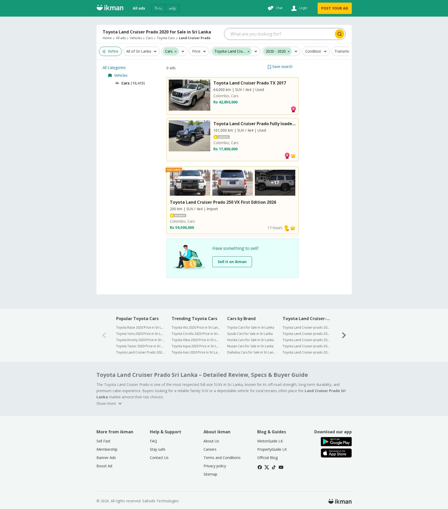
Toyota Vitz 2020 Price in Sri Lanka (196, 327)
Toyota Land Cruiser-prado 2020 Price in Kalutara (307, 352)
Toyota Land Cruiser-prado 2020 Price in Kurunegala (307, 340)
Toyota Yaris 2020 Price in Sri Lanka (140, 333)
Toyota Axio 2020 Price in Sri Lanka (196, 352)
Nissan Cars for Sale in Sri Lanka (250, 346)
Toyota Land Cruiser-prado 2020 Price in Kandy (307, 346)
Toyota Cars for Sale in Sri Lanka (250, 327)
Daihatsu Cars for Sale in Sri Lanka (251, 352)
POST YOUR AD (334, 8)
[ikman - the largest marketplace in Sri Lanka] (109, 8)
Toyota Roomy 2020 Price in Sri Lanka (140, 340)
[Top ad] (293, 109)
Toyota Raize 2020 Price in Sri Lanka (140, 327)
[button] (280, 66)
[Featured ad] (293, 155)
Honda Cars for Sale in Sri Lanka (250, 340)
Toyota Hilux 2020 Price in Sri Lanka (196, 340)
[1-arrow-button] (344, 335)
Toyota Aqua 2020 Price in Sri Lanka (196, 346)
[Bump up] (286, 227)
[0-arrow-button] (104, 335)
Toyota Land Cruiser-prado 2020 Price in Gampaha (307, 333)
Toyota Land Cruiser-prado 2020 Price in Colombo (307, 327)
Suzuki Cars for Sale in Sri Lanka (250, 333)
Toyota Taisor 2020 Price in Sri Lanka (140, 346)
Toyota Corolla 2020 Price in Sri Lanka (196, 333)
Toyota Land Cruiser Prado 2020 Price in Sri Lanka (140, 352)
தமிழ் (172, 8)
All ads (139, 8)
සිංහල (159, 8)
